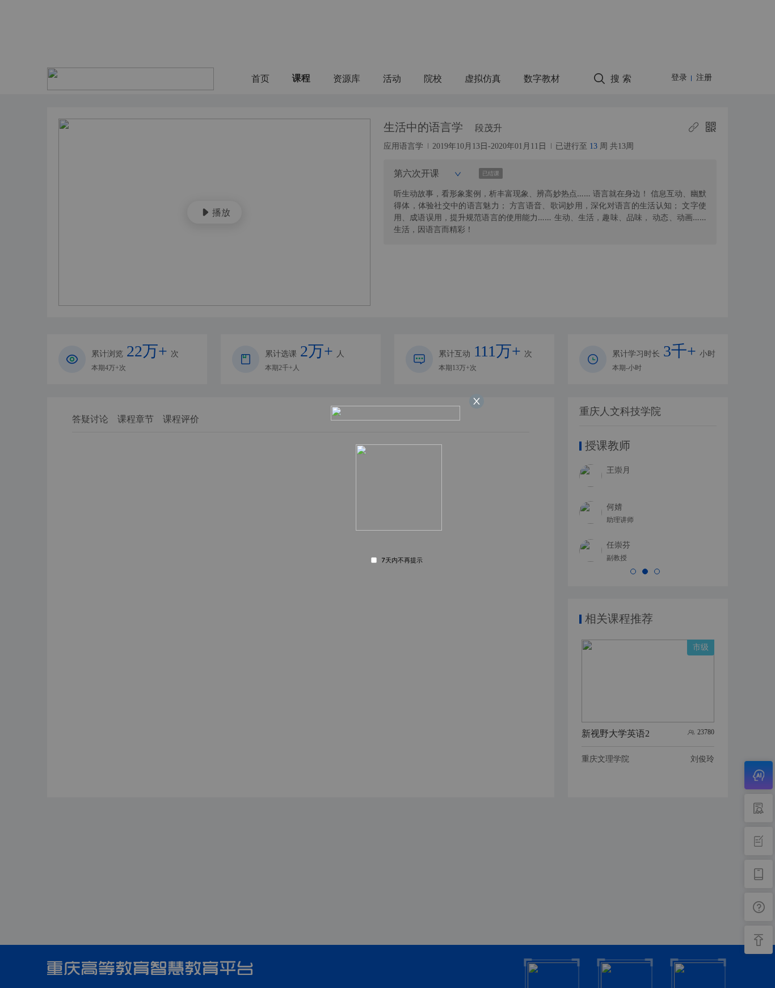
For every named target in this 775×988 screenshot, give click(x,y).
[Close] (476, 401)
